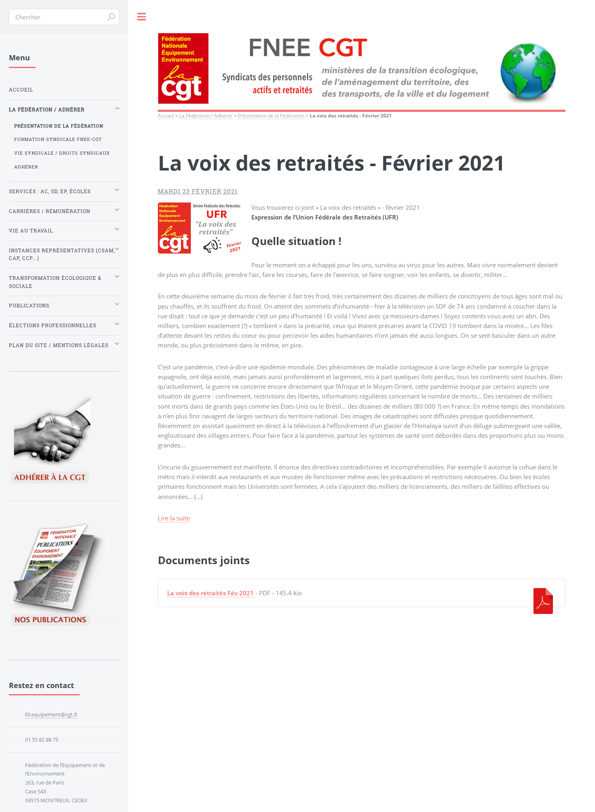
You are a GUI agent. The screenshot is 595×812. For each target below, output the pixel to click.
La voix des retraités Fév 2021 (210, 593)
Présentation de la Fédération (271, 115)
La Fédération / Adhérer (206, 115)
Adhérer (26, 167)
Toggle (141, 17)
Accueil (166, 115)
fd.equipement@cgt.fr (51, 714)
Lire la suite (174, 518)
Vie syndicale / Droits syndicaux (62, 153)
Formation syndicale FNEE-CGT (58, 139)
